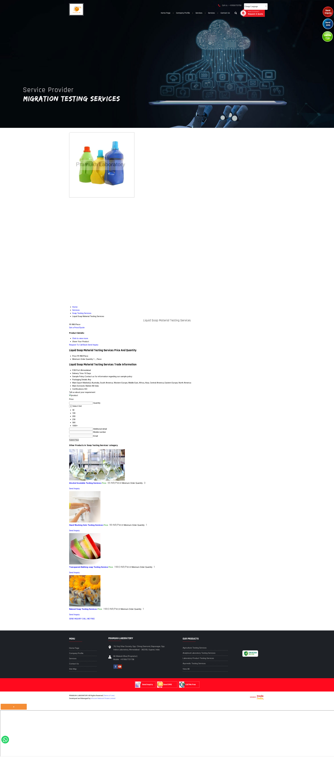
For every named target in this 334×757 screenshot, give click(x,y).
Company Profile (183, 13)
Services (199, 13)
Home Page (165, 13)
